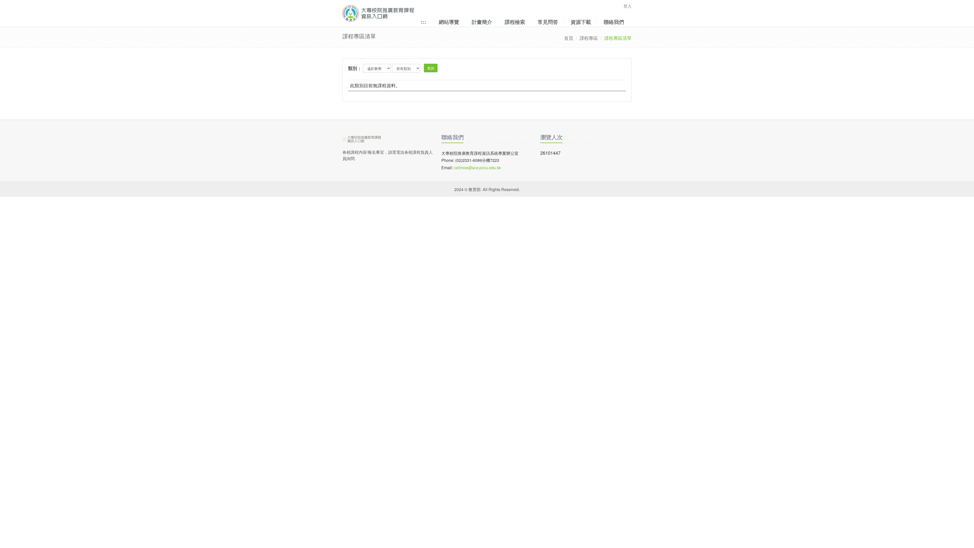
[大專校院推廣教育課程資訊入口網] (459, 13)
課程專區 (589, 38)
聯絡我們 (614, 21)
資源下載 (581, 21)
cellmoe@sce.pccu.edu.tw (477, 167)
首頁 (568, 38)
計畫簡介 (482, 21)
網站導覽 (449, 21)
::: (423, 21)
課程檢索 (515, 21)
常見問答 (548, 21)
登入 (627, 6)
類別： (355, 68)
